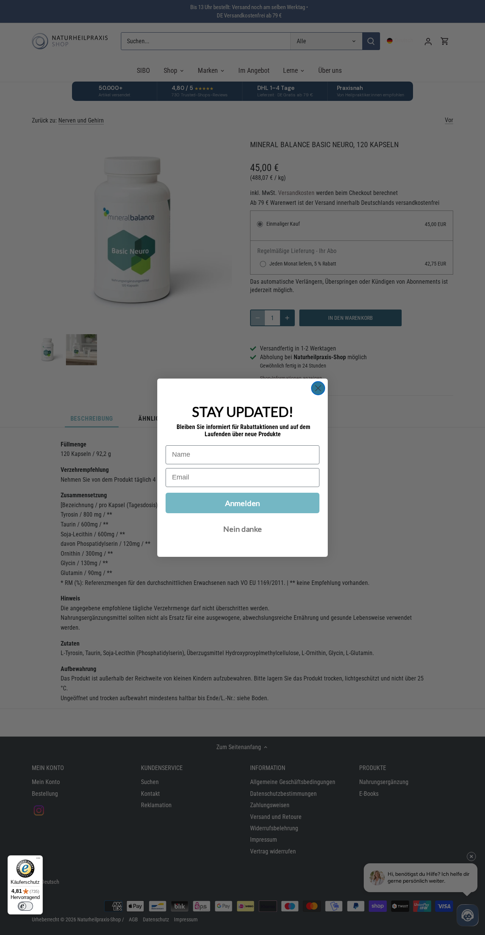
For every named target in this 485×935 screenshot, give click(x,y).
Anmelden (242, 503)
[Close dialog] (318, 388)
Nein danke (242, 528)
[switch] (25, 906)
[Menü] (38, 859)
